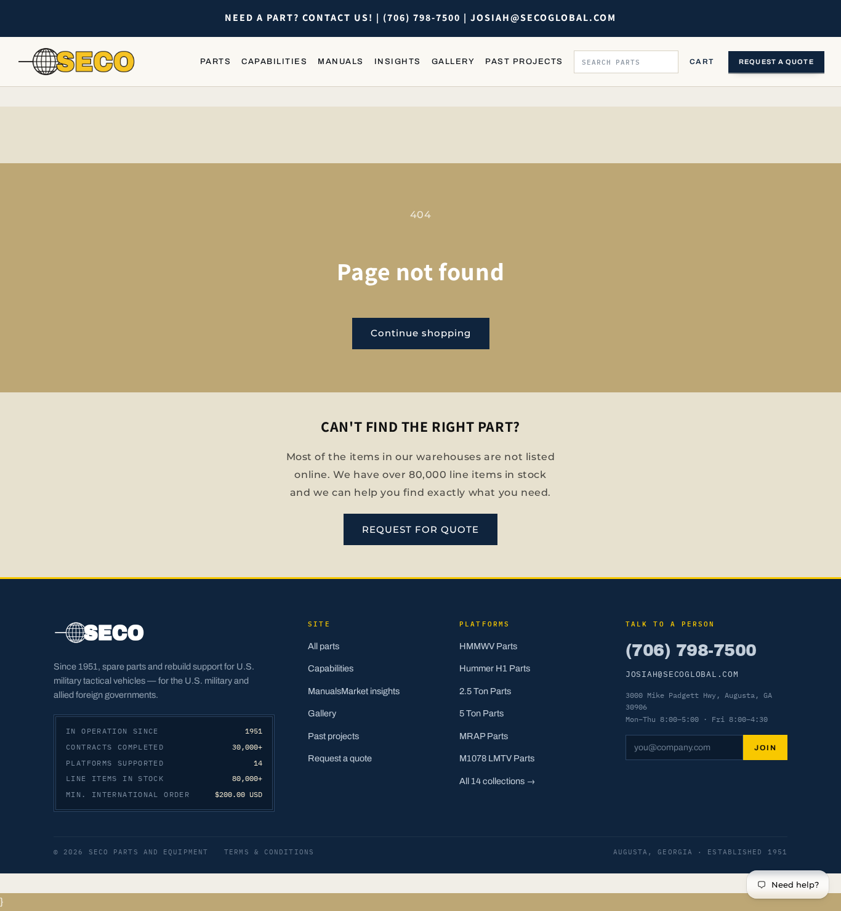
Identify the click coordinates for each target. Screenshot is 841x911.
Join (765, 747)
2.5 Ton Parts (485, 691)
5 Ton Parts (481, 713)
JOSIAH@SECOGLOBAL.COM (682, 674)
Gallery (453, 61)
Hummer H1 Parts (494, 668)
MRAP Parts (483, 736)
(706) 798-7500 (691, 650)
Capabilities (274, 61)
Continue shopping (421, 333)
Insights (397, 61)
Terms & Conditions (269, 852)
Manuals (340, 61)
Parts (215, 61)
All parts (323, 646)
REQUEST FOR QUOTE (420, 529)
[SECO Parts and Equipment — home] (77, 61)
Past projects (333, 736)
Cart (702, 61)
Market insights (370, 691)
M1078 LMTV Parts (496, 758)
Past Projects (524, 61)
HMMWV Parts (488, 646)
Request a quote (776, 61)
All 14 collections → (497, 781)
